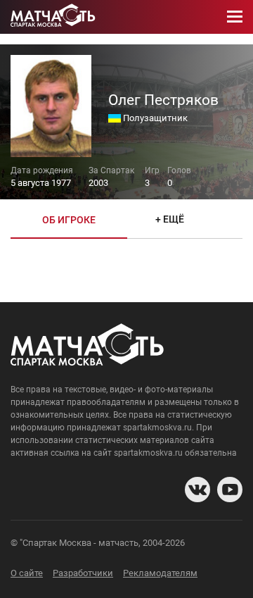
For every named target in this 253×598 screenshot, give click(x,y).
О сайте (27, 573)
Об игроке (69, 219)
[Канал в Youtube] (229, 489)
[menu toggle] (234, 17)
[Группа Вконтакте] (197, 489)
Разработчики (83, 573)
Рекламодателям (160, 573)
